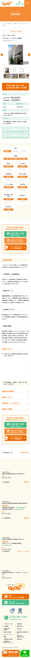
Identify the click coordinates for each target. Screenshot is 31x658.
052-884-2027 (6, 476)
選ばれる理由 (7, 632)
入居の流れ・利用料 (7, 629)
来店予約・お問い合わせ (20, 636)
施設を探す (9, 23)
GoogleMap (20, 507)
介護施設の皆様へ (8, 639)
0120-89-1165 (6, 577)
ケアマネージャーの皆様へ (8, 635)
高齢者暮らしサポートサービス (8, 642)
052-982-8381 (6, 548)
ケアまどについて (8, 624)
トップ (3, 23)
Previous (2, 54)
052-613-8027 (6, 512)
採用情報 (19, 624)
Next (29, 54)
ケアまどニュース (19, 629)
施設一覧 (16, 23)
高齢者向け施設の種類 (22, 632)
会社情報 (6, 626)
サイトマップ (5, 649)
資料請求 (19, 639)
